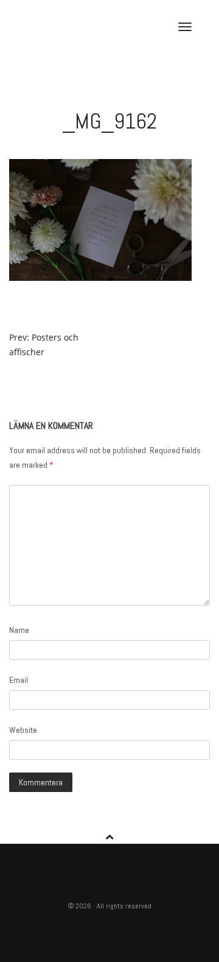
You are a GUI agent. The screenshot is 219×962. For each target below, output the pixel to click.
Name (19, 629)
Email (18, 679)
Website (23, 729)
